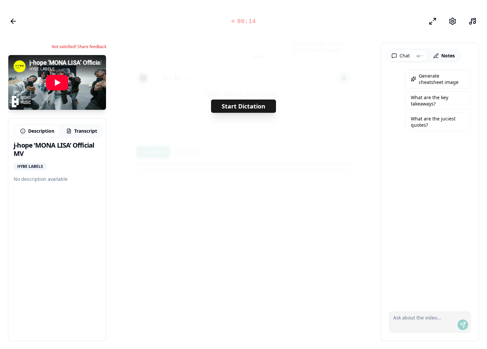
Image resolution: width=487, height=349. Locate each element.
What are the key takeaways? (429, 100)
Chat (405, 55)
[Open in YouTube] (77, 66)
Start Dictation (243, 106)
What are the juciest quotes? (433, 121)
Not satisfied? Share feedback (79, 46)
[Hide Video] (95, 66)
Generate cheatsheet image (439, 79)
